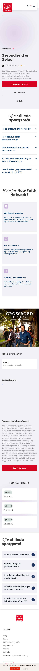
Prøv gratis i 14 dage (19, 84)
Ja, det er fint (15, 669)
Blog (5, 635)
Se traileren (6, 49)
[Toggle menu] (34, 5)
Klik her (34, 665)
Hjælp (5, 639)
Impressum (8, 645)
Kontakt (6, 652)
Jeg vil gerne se (19, 468)
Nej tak (26, 669)
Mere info (21, 92)
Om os (6, 649)
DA (28, 6)
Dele (21, 101)
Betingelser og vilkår (11, 642)
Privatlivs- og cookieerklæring (15, 655)
